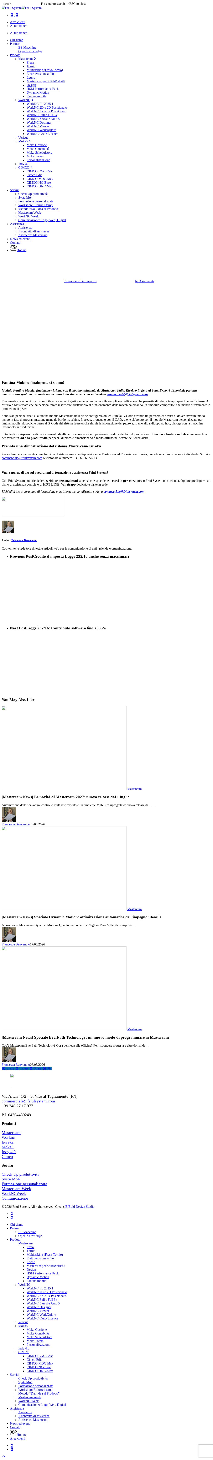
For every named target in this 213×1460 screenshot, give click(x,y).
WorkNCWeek (14, 1193)
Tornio (31, 1251)
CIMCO (23, 1352)
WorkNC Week (28, 1401)
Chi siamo (16, 1224)
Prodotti (15, 1239)
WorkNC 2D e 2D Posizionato (47, 1292)
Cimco (7, 1156)
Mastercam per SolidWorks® (46, 1266)
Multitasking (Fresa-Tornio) (45, 1254)
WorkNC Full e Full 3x (42, 1299)
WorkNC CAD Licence (42, 1318)
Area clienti (17, 1438)
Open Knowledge (30, 1236)
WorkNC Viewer (38, 1311)
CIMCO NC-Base (39, 1367)
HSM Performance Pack (43, 1273)
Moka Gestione (37, 1329)
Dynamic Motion (38, 1277)
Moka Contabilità (38, 1333)
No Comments (144, 281)
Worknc (8, 1137)
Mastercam (115, 259)
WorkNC (24, 1284)
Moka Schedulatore (39, 1337)
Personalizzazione (38, 1344)
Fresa (30, 1247)
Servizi (14, 1374)
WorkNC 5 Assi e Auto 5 (43, 1303)
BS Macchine (27, 1232)
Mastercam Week (16, 1188)
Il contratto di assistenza (34, 1416)
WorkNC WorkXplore (41, 1314)
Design (31, 1269)
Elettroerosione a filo (40, 1258)
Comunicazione (15, 1198)
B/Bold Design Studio (79, 1206)
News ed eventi (20, 1423)
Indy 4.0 (9, 1151)
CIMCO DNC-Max (40, 1371)
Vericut (23, 1322)
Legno (31, 1262)
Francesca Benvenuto (80, 281)
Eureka (95, 259)
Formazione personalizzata (24, 1183)
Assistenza (17, 1408)
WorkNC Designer (39, 1307)
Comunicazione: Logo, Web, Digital (42, 1404)
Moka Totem (35, 1341)
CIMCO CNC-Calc (40, 1356)
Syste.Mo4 (11, 1179)
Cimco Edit (34, 1359)
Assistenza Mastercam (32, 1419)
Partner (14, 1228)
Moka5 (8, 1147)
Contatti (15, 1427)
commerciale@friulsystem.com (127, 394)
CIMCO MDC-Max (40, 1363)
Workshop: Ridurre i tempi (35, 1389)
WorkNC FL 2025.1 (40, 1288)
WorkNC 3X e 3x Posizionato (46, 1296)
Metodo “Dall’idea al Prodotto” (38, 1393)
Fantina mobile (36, 1281)
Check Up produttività (20, 1174)
